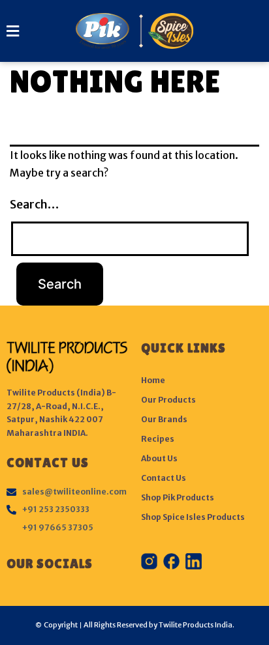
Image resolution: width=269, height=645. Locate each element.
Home (153, 380)
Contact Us (163, 478)
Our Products (168, 400)
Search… (34, 204)
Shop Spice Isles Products (193, 517)
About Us (159, 458)
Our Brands (164, 419)
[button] (15, 31)
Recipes (157, 439)
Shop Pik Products (177, 497)
